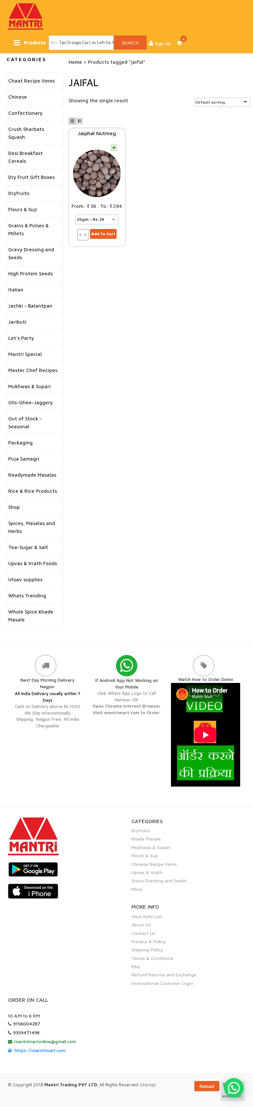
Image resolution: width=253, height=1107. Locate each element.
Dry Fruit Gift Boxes (31, 177)
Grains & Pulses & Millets (28, 229)
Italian (15, 289)
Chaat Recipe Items (31, 81)
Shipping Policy (147, 949)
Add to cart (103, 233)
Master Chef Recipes (32, 370)
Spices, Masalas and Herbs (31, 527)
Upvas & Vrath (146, 872)
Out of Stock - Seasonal (25, 422)
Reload (207, 1086)
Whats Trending (27, 595)
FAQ (135, 966)
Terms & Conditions (152, 958)
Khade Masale (146, 839)
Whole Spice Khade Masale (30, 615)
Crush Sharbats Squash (26, 133)
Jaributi (17, 322)
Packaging (20, 442)
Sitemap (148, 1084)
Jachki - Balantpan (30, 306)
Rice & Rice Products (32, 491)
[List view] (79, 121)
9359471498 (26, 1032)
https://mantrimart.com (40, 1050)
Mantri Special (25, 354)
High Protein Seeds (30, 273)
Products (34, 42)
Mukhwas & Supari (29, 386)
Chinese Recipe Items (154, 864)
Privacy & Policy (148, 941)
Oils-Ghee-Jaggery (30, 402)
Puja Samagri (23, 459)
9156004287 (26, 1023)
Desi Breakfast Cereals (25, 157)
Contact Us (143, 933)
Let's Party (21, 338)
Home (75, 62)
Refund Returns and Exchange (163, 974)
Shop (14, 507)
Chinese (17, 97)
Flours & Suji (22, 209)
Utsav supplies (25, 579)
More (136, 889)
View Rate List (146, 916)
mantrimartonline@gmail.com (45, 1041)
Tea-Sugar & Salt (28, 547)
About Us (141, 924)
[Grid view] (72, 121)
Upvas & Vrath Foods (32, 563)
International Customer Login (162, 983)
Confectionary (25, 113)
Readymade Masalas (32, 475)
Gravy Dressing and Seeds (31, 253)
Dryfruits (18, 193)
